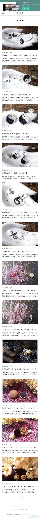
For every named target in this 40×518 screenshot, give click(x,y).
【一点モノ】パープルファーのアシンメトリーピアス (19, 330)
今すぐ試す (25, 8)
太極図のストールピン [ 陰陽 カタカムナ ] (16, 94)
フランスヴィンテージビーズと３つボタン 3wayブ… (19, 369)
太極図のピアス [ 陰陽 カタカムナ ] (14, 173)
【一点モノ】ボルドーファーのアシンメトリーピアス (19, 290)
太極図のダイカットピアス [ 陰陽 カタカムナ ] (18, 251)
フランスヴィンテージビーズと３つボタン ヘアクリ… (20, 447)
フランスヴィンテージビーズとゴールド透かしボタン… (20, 486)
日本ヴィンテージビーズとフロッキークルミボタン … (20, 408)
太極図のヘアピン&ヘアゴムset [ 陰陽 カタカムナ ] (19, 55)
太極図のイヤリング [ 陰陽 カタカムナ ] (16, 134)
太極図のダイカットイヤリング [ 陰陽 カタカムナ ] (19, 212)
